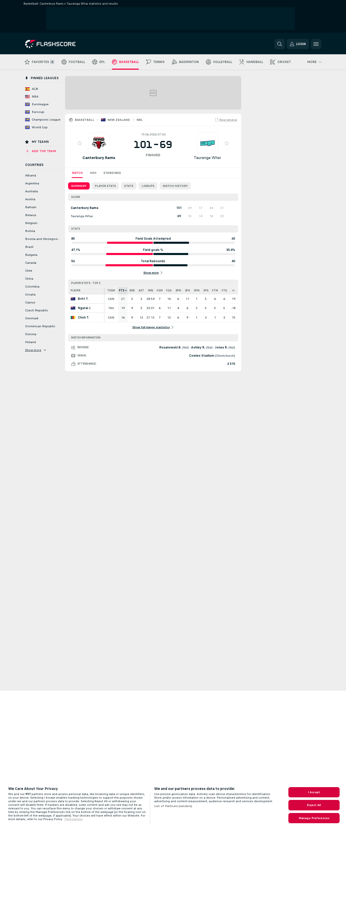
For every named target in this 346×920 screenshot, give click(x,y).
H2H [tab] (93, 173)
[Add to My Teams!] (80, 143)
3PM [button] (197, 290)
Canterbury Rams (98, 157)
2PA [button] (187, 290)
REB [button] (132, 290)
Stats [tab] (128, 186)
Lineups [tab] (148, 186)
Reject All (314, 805)
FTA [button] (224, 290)
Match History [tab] (175, 186)
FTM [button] (215, 290)
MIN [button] (150, 290)
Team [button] (111, 290)
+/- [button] (233, 290)
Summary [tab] (79, 186)
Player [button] (75, 290)
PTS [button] (121, 290)
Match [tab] (77, 173)
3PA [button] (205, 290)
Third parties (73, 819)
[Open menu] (316, 44)
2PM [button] (178, 290)
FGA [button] (169, 290)
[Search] (280, 44)
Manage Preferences (314, 818)
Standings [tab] (112, 173)
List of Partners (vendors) (173, 806)
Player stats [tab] (105, 186)
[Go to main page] (60, 44)
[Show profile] (99, 143)
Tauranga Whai (207, 157)
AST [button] (141, 290)
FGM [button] (160, 290)
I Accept (314, 792)
